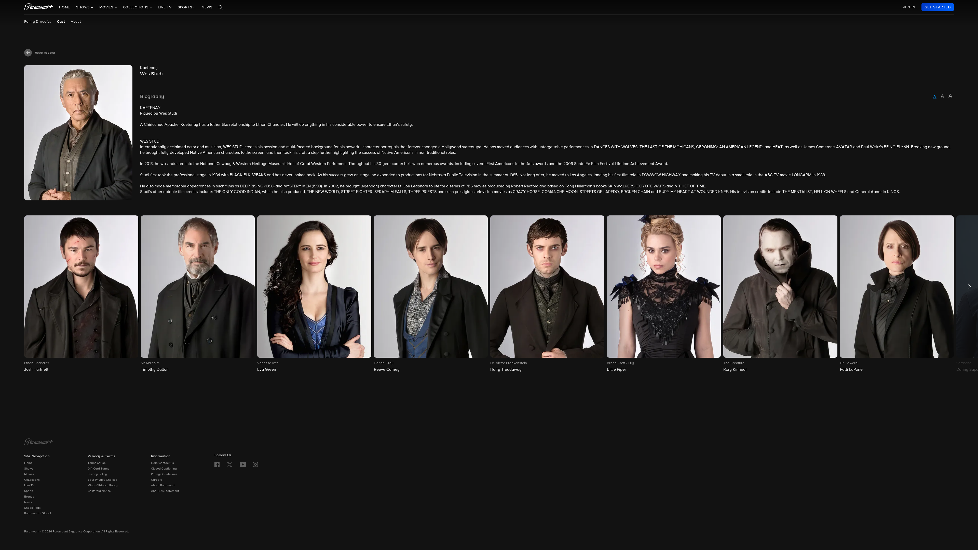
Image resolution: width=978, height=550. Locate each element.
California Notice (99, 491)
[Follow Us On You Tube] (243, 464)
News (207, 7)
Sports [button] (186, 7)
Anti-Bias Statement (165, 491)
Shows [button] (83, 7)
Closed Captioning (164, 468)
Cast (61, 21)
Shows (28, 468)
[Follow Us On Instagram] (255, 464)
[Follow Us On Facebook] (217, 464)
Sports (28, 491)
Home (64, 7)
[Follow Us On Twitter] (229, 464)
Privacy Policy (97, 474)
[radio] (934, 96)
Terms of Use (97, 463)
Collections (32, 480)
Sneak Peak (32, 508)
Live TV (165, 7)
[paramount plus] (38, 7)
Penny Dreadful (37, 21)
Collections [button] (136, 7)
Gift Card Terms (98, 468)
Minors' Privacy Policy (103, 485)
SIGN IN (908, 7)
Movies (29, 474)
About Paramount (163, 485)
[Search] (221, 7)
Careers (156, 480)
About (76, 21)
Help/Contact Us (162, 463)
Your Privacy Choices (102, 480)
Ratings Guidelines (164, 474)
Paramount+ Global (37, 513)
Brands (29, 496)
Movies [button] (107, 7)
